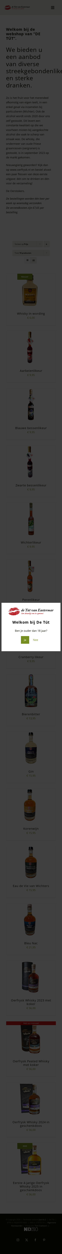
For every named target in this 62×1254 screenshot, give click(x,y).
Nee (35, 640)
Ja (25, 640)
